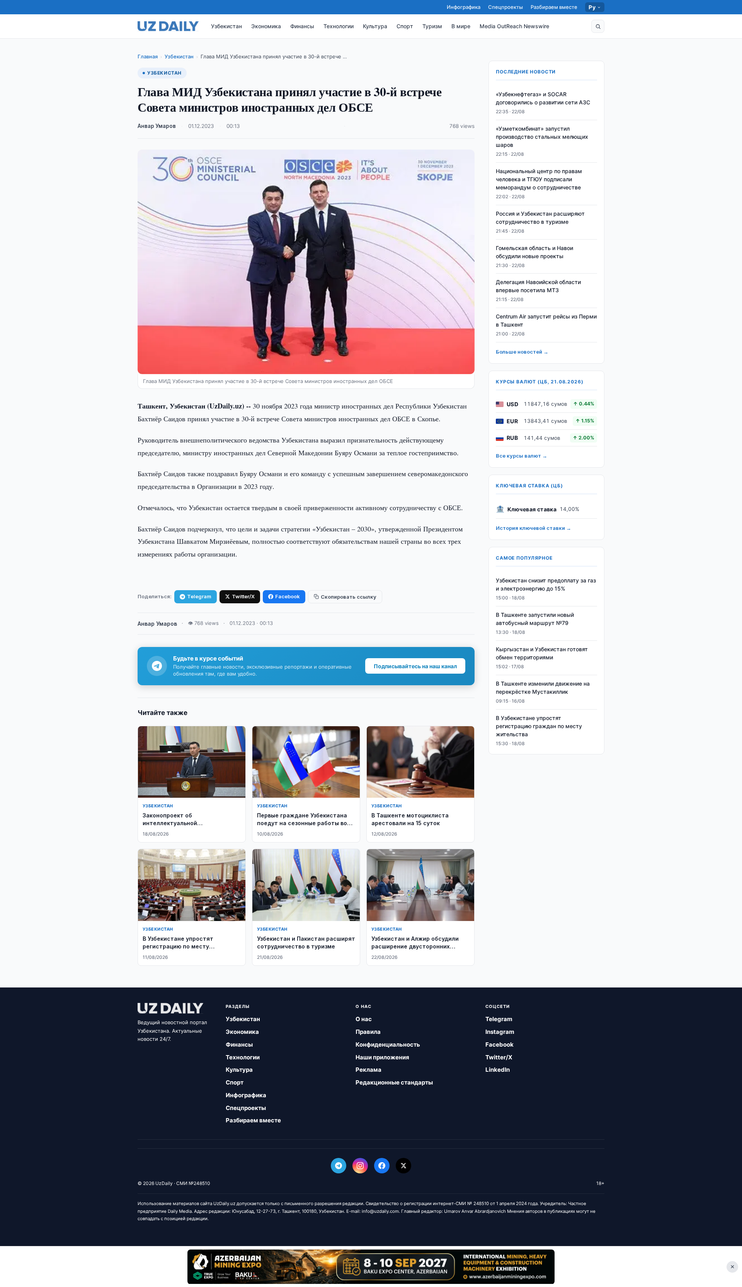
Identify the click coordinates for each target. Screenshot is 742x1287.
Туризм (432, 26)
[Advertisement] (371, 1267)
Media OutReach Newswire (514, 26)
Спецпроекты (505, 7)
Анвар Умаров (157, 126)
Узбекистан (226, 26)
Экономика (266, 26)
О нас (364, 1019)
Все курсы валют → (521, 456)
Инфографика (463, 7)
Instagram (499, 1031)
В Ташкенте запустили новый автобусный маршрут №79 (535, 619)
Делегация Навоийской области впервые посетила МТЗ (538, 286)
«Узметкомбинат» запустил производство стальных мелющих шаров (542, 137)
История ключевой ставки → (533, 528)
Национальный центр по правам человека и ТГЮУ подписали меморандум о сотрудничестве (539, 179)
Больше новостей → (522, 352)
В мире (460, 26)
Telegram (199, 596)
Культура (375, 26)
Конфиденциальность (388, 1044)
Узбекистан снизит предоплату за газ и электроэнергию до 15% (546, 584)
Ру (592, 7)
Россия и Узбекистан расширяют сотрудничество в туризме (540, 218)
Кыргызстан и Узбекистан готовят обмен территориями (542, 653)
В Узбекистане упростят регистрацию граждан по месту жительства (539, 726)
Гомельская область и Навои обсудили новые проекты (534, 252)
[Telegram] (338, 1165)
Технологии (338, 26)
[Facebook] (382, 1165)
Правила (368, 1031)
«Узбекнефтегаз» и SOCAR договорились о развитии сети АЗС (543, 98)
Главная (148, 56)
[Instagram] (360, 1165)
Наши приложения (382, 1057)
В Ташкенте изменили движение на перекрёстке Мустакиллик (543, 687)
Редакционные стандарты (394, 1082)
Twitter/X (243, 596)
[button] (597, 26)
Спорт (405, 26)
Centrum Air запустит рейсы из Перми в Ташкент (546, 320)
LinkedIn (497, 1069)
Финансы (302, 26)
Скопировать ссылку (348, 597)
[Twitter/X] (403, 1165)
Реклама (368, 1069)
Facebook (287, 596)
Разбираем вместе (554, 7)
